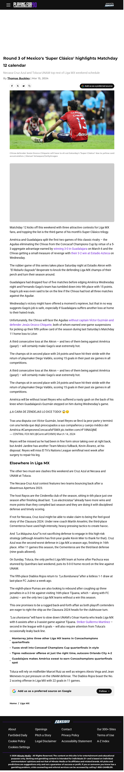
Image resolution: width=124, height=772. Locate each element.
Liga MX (25, 703)
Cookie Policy (16, 741)
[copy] (29, 86)
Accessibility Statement (77, 741)
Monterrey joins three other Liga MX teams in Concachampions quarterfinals (55, 640)
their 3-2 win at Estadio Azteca (91, 253)
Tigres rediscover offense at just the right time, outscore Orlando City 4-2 (62, 653)
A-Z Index (103, 741)
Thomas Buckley (18, 78)
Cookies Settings (19, 747)
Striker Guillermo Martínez (93, 622)
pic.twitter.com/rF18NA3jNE (79, 429)
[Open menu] (8, 5)
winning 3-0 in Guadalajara (70, 248)
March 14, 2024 (66, 434)
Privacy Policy (70, 735)
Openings (41, 729)
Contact (67, 729)
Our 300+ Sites (106, 729)
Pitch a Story (43, 735)
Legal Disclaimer (45, 741)
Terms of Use (105, 735)
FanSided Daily (17, 735)
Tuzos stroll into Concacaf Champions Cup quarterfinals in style (55, 647)
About (12, 729)
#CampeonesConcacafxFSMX (40, 429)
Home (13, 703)
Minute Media (24, 755)
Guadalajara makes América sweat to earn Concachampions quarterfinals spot (62, 660)
